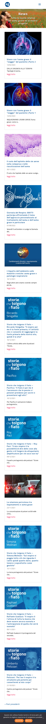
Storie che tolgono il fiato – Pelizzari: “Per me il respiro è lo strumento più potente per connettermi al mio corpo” (21, 679)
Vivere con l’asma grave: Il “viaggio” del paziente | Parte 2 (21, 60)
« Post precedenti (12, 704)
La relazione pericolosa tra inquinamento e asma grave (19, 503)
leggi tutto (11, 74)
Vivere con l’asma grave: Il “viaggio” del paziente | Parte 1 (21, 111)
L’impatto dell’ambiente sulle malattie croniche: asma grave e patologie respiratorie (22, 273)
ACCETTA (19, 721)
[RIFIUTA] (43, 718)
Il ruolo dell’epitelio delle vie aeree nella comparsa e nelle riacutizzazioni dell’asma (23, 164)
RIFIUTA (28, 721)
